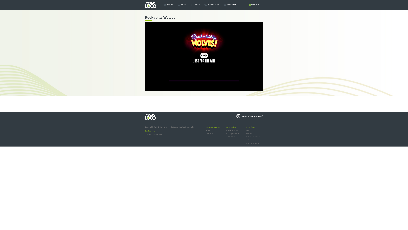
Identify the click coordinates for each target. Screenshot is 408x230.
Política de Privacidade (254, 140)
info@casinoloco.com (153, 135)
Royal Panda (210, 134)
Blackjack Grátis (232, 131)
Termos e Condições (253, 137)
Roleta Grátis (230, 137)
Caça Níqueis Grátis (232, 134)
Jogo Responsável (252, 143)
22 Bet (208, 131)
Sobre (248, 131)
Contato (249, 134)
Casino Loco (164, 127)
